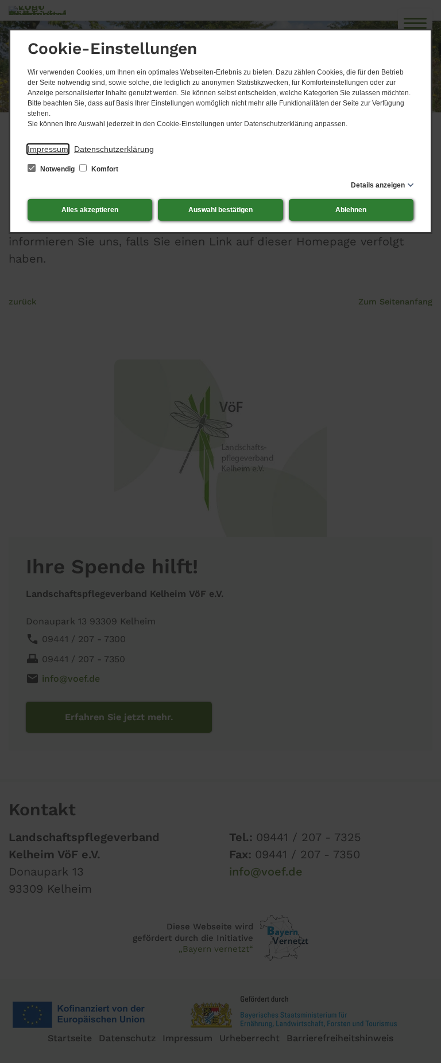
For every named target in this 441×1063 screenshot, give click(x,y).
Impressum (48, 149)
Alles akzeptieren (89, 210)
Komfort (104, 169)
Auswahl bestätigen (220, 210)
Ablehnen (350, 210)
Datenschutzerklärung (114, 149)
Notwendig (57, 169)
